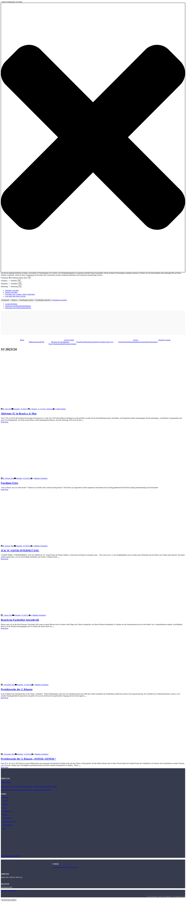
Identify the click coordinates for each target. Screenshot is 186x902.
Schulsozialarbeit (7, 825)
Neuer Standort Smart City (104, 342)
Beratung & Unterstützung (60, 342)
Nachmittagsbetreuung (87, 342)
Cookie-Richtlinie (11, 304)
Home (22, 340)
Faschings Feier (9, 483)
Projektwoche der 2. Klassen (16, 689)
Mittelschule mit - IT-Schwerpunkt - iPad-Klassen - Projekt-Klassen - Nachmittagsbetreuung (29, 786)
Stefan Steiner (61, 409)
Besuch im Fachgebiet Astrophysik (20, 619)
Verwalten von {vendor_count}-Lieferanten (20, 294)
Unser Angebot (6, 782)
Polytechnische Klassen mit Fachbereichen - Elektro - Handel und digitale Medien (26, 790)
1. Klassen (33, 409)
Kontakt (167, 340)
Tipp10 (4, 808)
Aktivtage (49, 409)
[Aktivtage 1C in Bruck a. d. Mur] (54, 407)
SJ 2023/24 (24, 409)
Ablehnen (14, 300)
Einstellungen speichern (43, 300)
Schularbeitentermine (131, 342)
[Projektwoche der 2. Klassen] (54, 683)
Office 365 (5, 801)
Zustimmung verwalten (9, 900)
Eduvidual (5, 797)
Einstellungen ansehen (26, 300)
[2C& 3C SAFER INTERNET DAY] (54, 544)
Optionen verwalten (12, 290)
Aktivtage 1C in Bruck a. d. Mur (19, 413)
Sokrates (4, 814)
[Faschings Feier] (54, 476)
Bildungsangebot (34, 342)
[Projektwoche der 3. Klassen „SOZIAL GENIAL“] (54, 752)
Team (78, 342)
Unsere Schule (69, 340)
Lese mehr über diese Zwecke (15, 296)
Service (135, 340)
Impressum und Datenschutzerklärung (18, 306)
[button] (93, 137)
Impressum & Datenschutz (9, 890)
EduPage (5, 804)
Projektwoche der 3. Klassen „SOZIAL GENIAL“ (28, 758)
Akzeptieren (5, 300)
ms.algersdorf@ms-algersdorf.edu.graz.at (65, 867)
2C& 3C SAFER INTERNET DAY (20, 550)
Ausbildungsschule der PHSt (10, 856)
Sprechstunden (143, 342)
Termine (121, 342)
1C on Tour (42, 409)
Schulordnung (153, 342)
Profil (42, 342)
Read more (4, 422)
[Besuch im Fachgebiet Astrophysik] (40, 613)
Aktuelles (161, 340)
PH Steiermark (6, 811)
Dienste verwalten (11, 292)
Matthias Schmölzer (41, 478)
